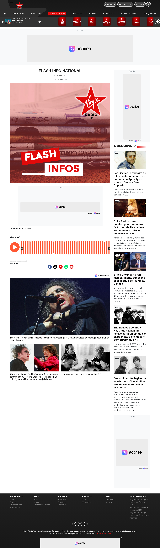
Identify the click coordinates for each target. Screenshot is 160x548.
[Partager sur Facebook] (49, 268)
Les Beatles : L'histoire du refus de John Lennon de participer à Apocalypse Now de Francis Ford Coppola (130, 179)
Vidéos (92, 14)
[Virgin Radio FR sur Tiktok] (86, 524)
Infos (36, 500)
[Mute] (39, 21)
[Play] (3, 21)
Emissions (36, 14)
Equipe (13, 502)
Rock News (18, 14)
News (36, 502)
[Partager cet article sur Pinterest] (60, 268)
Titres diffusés (128, 14)
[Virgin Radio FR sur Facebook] (74, 524)
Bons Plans (62, 500)
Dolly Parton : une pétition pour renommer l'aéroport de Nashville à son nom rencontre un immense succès (129, 227)
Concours (108, 14)
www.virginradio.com (103, 534)
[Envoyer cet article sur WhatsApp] (65, 268)
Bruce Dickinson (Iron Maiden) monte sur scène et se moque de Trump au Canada (129, 279)
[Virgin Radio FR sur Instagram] (80, 524)
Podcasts (85, 500)
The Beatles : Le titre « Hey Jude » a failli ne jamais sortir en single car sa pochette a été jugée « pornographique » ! (130, 333)
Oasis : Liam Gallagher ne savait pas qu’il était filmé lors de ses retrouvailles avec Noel (130, 383)
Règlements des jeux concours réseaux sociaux (139, 502)
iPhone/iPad (111, 500)
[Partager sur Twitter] (54, 268)
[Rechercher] (148, 4)
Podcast (77, 14)
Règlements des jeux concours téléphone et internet (140, 515)
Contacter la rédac (42, 505)
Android (109, 502)
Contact (13, 500)
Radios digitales (57, 14)
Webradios (86, 502)
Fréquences (150, 14)
